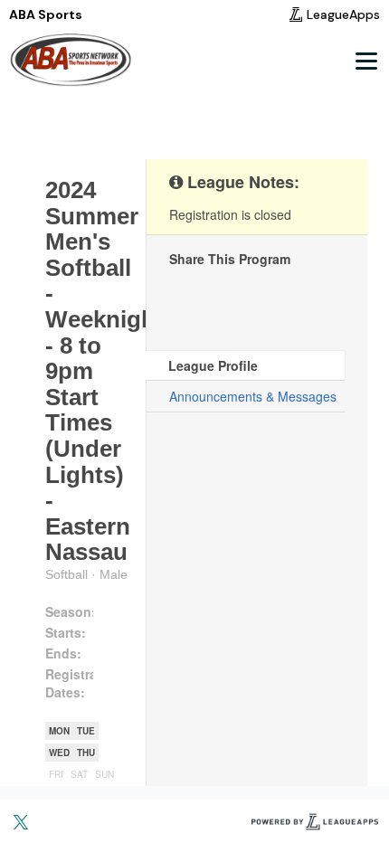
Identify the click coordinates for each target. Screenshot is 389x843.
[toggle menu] (365, 60)
